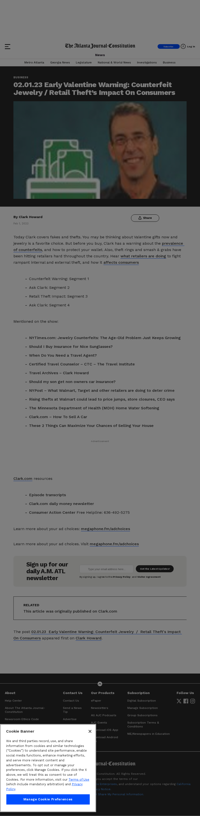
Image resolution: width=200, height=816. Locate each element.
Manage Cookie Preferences (48, 799)
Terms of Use (79, 779)
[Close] (90, 731)
